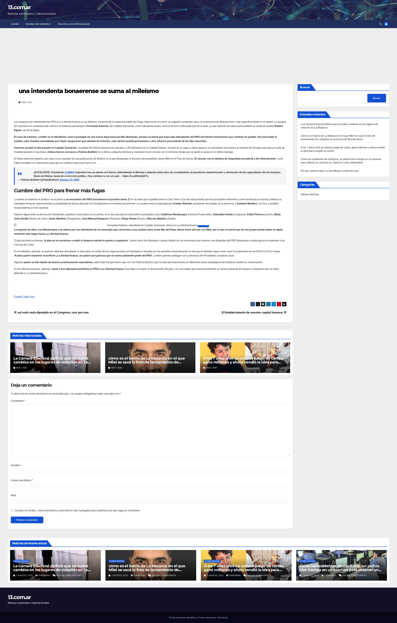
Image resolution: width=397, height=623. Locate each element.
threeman (44, 575)
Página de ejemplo (38, 24)
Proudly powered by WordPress (183, 617)
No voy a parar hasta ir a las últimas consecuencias (330, 170)
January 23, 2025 (69, 179)
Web (13, 495)
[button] (380, 24)
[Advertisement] (198, 51)
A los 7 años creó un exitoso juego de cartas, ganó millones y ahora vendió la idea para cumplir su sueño (243, 362)
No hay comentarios (69, 575)
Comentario (18, 400)
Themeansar (222, 617)
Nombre (16, 465)
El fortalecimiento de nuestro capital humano (253, 312)
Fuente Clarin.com (24, 296)
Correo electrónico (22, 480)
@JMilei (69, 172)
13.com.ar (19, 7)
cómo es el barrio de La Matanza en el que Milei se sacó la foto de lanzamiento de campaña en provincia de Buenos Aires (146, 362)
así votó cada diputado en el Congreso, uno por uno (53, 312)
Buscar (305, 87)
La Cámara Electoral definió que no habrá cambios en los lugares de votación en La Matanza (50, 362)
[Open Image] (203, 226)
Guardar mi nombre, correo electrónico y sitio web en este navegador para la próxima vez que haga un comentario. (77, 510)
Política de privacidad (74, 24)
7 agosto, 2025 (24, 575)
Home (15, 24)
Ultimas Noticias (310, 194)
